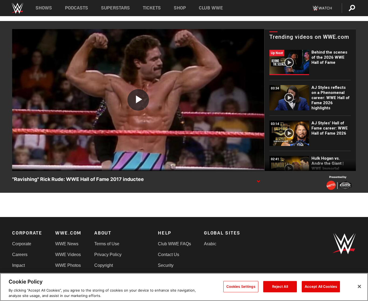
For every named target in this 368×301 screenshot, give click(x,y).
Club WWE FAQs (174, 244)
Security (165, 265)
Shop (180, 7)
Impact (18, 265)
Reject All (280, 286)
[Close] (359, 286)
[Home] (17, 8)
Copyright (103, 265)
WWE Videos (68, 254)
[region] (184, 287)
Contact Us (168, 254)
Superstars (115, 7)
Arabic (210, 244)
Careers (19, 254)
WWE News (66, 244)
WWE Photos (68, 265)
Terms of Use (106, 244)
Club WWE (211, 7)
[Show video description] (258, 180)
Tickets (152, 7)
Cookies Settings (240, 286)
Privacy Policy (107, 254)
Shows (44, 7)
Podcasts (76, 7)
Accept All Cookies (321, 286)
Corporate (21, 244)
